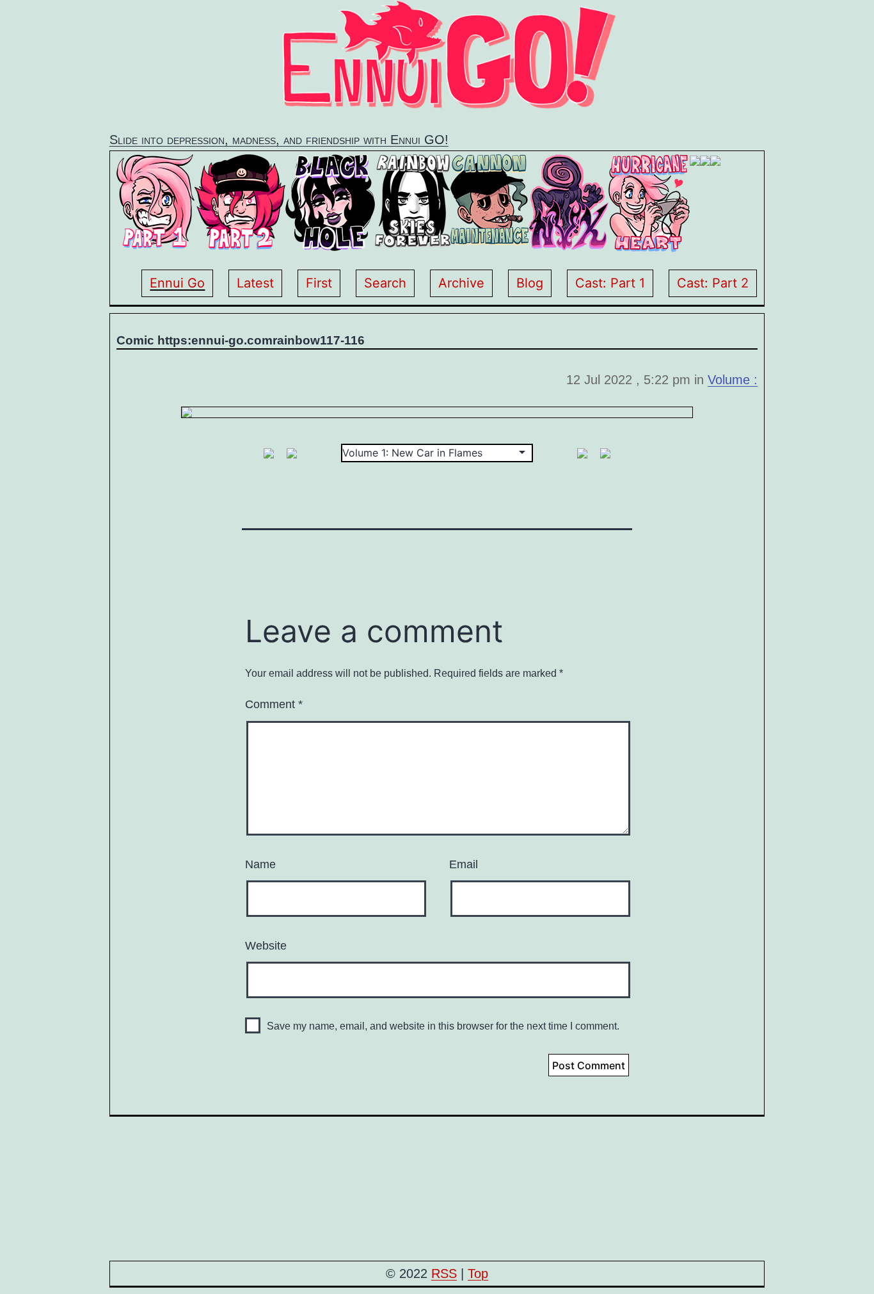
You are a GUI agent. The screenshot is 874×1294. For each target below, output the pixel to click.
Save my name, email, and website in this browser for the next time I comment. (443, 1026)
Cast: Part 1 (610, 283)
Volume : (733, 380)
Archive (461, 283)
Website (266, 945)
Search (385, 283)
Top (478, 1273)
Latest (255, 283)
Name (260, 864)
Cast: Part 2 (713, 283)
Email (463, 864)
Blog (529, 283)
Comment (274, 704)
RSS (444, 1273)
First (319, 283)
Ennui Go (177, 283)
